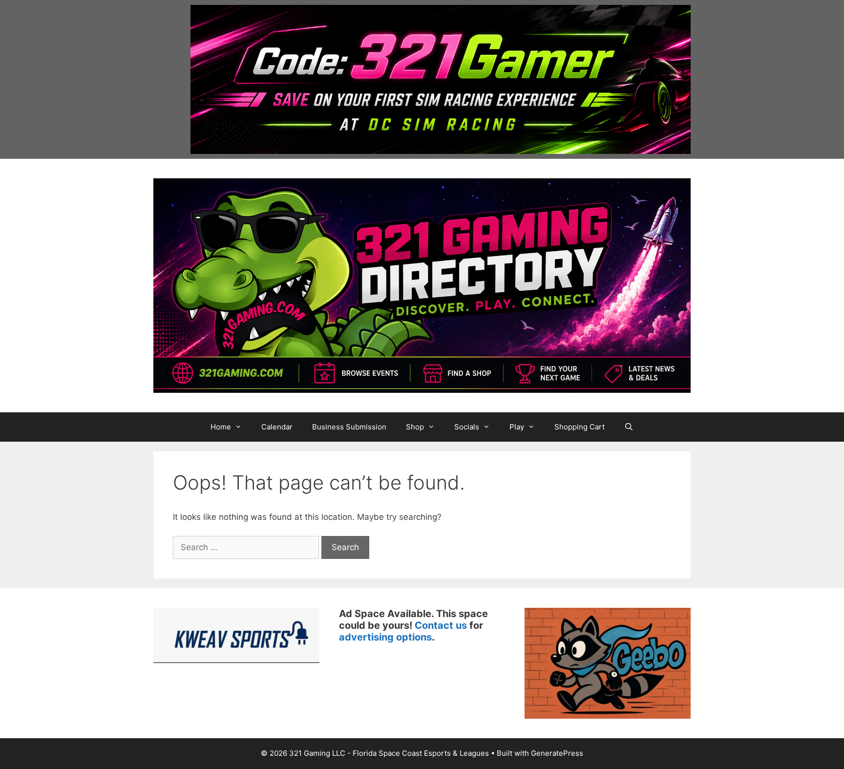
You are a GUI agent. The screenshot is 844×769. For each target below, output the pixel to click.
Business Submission (349, 426)
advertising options (385, 637)
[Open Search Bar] (628, 427)
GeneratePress (557, 753)
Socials (466, 426)
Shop (415, 426)
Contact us (441, 625)
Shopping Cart (579, 426)
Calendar (277, 426)
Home (221, 426)
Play (516, 426)
